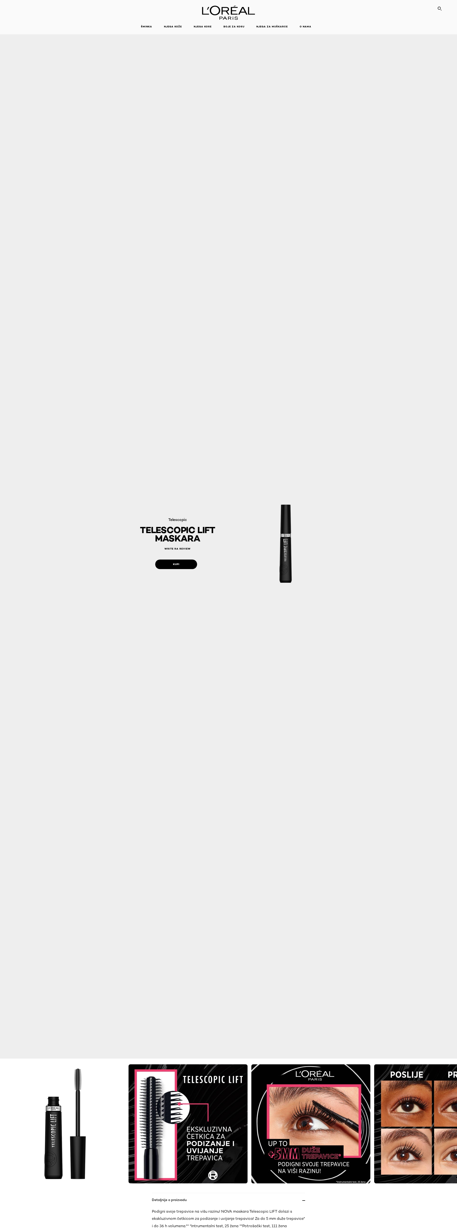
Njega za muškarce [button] (272, 26)
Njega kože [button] (173, 26)
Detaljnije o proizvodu (169, 1200)
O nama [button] (305, 26)
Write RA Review (177, 548)
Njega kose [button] (203, 26)
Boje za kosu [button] (234, 26)
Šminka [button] (146, 26)
